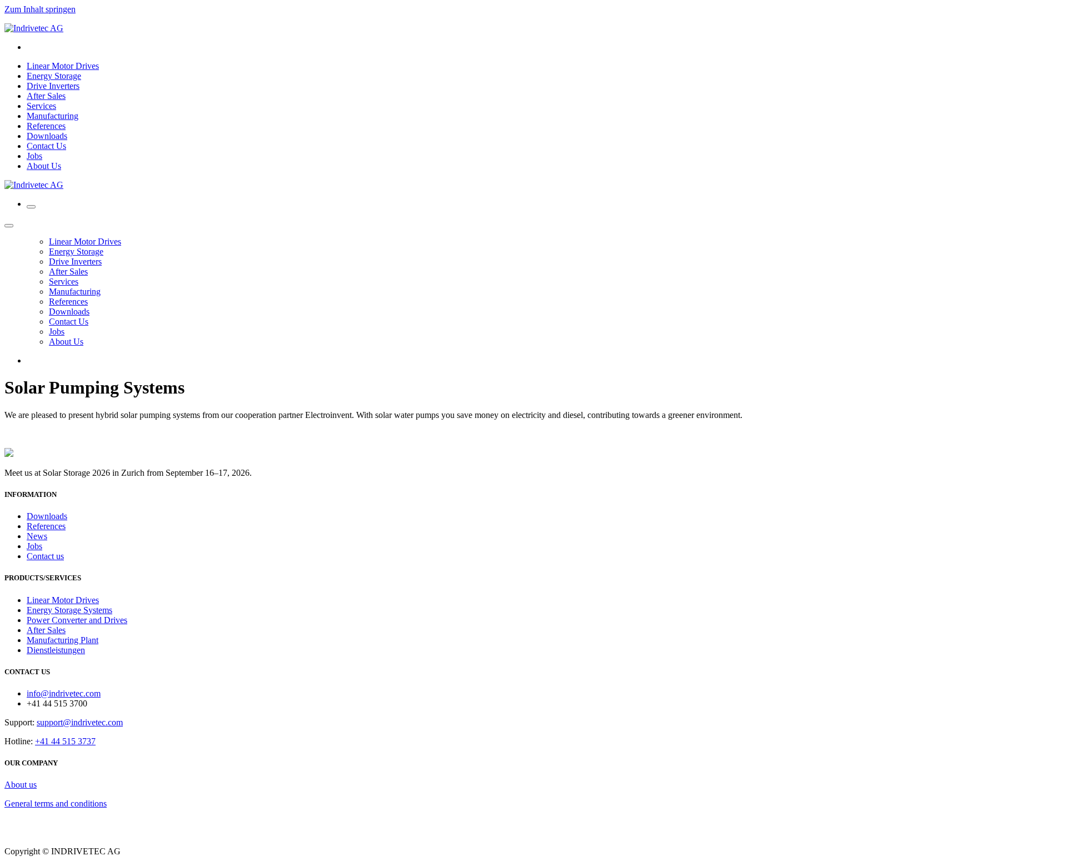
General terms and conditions (55, 803)
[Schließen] (8, 225)
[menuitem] (63, 66)
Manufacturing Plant (62, 640)
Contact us (45, 556)
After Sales (46, 630)
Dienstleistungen (56, 650)
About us (20, 784)
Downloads (47, 516)
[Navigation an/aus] (31, 206)
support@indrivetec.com (80, 722)
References (46, 526)
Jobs (34, 546)
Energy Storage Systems (69, 610)
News (37, 536)
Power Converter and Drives (77, 620)
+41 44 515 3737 (65, 741)
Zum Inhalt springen (40, 9)
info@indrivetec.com (64, 693)
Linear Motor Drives (63, 600)
